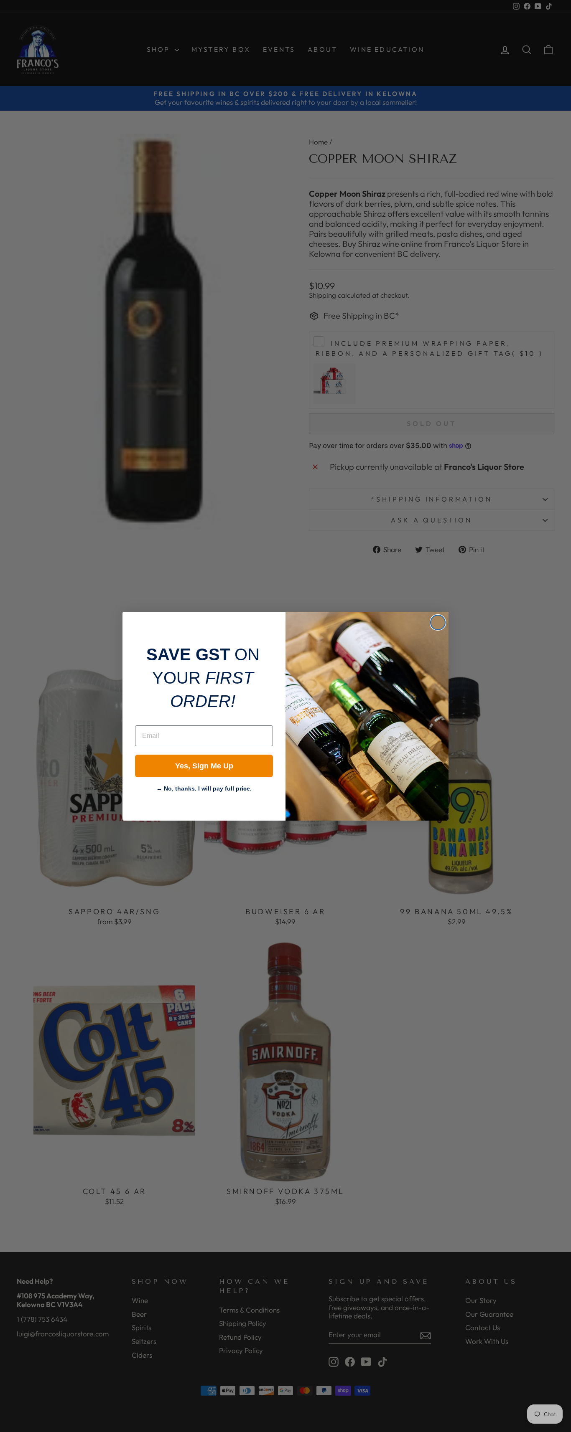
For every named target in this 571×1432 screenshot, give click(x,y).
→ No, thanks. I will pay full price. (204, 788)
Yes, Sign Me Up (204, 766)
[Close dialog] (438, 622)
